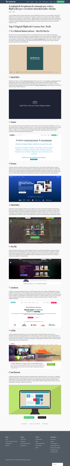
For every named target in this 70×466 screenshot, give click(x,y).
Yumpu (13, 122)
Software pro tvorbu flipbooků (34, 423)
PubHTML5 (15, 205)
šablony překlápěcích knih (40, 39)
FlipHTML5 (15, 77)
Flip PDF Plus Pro (42, 31)
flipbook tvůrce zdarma (25, 21)
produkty (32, 1)
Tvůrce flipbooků (24, 423)
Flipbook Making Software (24, 31)
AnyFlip (14, 246)
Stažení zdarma (60, 1)
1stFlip (13, 330)
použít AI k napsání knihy (52, 81)
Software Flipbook (45, 423)
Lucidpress (14, 287)
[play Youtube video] (35, 399)
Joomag (13, 163)
